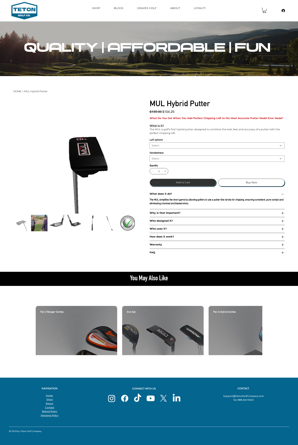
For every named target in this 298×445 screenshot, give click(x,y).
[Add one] (165, 171)
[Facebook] (124, 398)
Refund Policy (49, 411)
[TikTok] (137, 398)
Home (49, 395)
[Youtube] (150, 398)
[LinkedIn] (176, 398)
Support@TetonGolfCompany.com (243, 396)
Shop (49, 399)
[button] (265, 10)
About (50, 403)
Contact (49, 407)
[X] (163, 398)
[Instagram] (111, 398)
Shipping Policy (50, 415)
